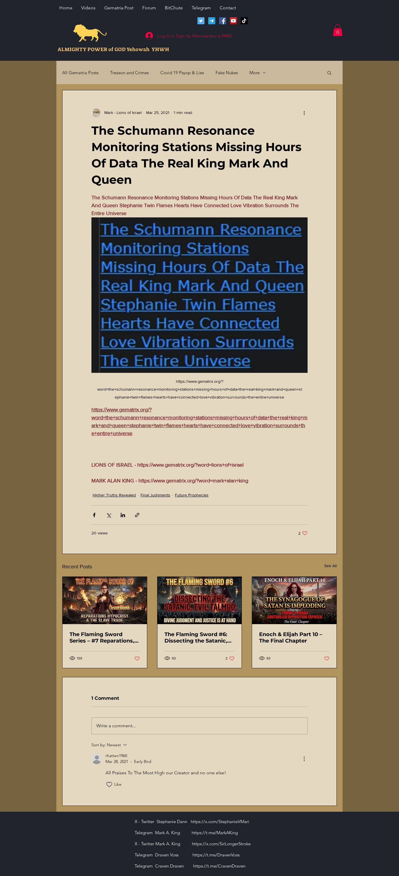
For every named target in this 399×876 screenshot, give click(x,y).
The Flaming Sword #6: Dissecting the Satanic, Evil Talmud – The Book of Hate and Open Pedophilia (199, 637)
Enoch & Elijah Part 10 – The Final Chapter (290, 637)
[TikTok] (244, 20)
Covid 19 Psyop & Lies (182, 72)
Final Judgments (155, 495)
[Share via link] (137, 515)
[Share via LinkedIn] (123, 515)
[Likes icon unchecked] (109, 784)
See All (330, 565)
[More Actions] (304, 758)
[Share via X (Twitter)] (108, 515)
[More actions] (304, 112)
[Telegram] (211, 20)
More (254, 72)
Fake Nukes (227, 72)
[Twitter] (200, 20)
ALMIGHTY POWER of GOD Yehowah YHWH (113, 49)
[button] (338, 30)
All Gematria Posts (80, 72)
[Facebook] (222, 20)
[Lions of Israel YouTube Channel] (233, 20)
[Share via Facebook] (94, 515)
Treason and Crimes (129, 72)
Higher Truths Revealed (114, 495)
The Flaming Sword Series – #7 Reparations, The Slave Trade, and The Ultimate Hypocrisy (103, 637)
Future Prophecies (192, 495)
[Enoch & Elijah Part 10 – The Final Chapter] (294, 600)
